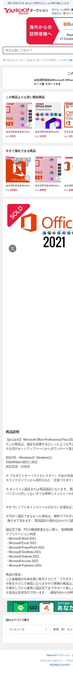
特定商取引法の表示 (60, 665)
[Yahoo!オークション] (26, 9)
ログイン (57, 13)
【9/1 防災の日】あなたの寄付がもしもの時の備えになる (38, 3)
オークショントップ (13, 60)
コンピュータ (32, 60)
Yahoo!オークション (58, 655)
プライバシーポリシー (51, 660)
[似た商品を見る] (12, 248)
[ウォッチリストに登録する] (28, 124)
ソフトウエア (49, 60)
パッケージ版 (65, 60)
